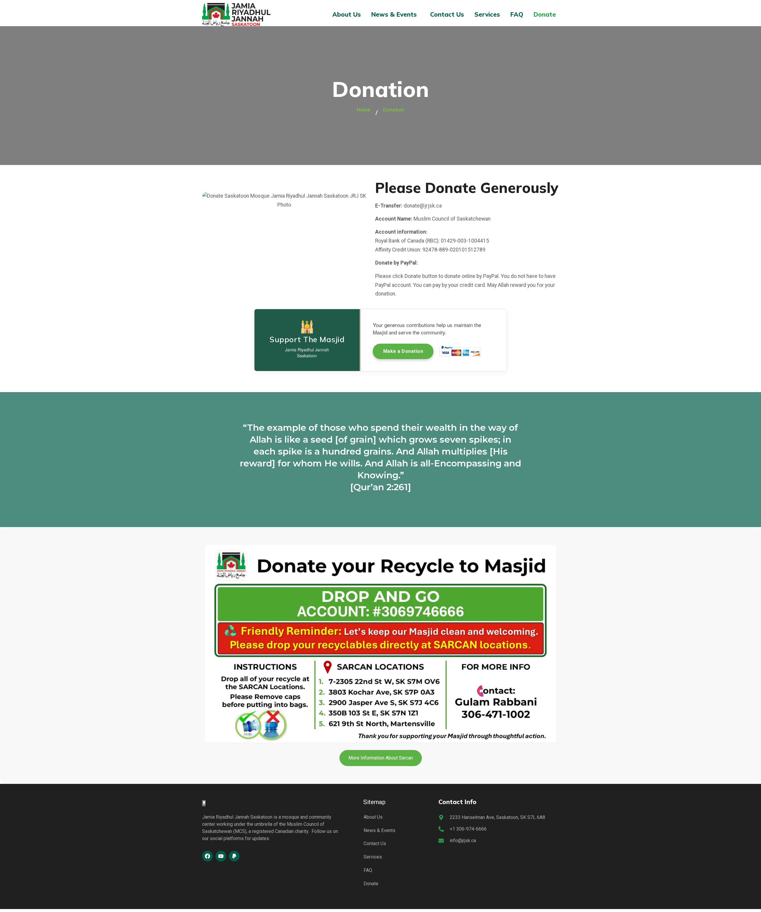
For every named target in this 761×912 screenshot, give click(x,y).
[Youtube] (221, 856)
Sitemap (374, 802)
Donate (545, 14)
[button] (395, 14)
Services (487, 14)
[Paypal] (234, 856)
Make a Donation (403, 351)
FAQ (516, 14)
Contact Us (447, 14)
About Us (346, 14)
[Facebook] (207, 856)
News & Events (394, 14)
